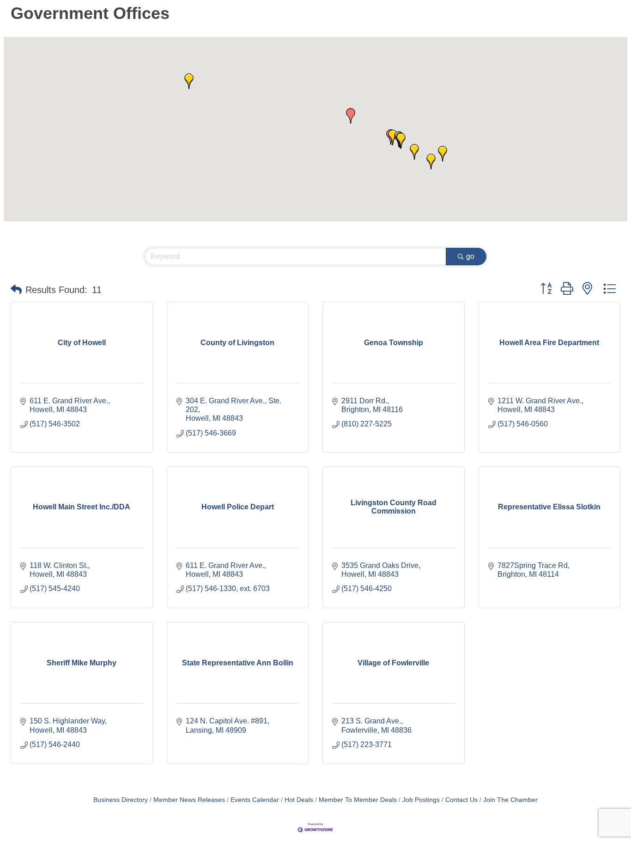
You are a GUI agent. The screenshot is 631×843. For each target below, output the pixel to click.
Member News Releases (189, 799)
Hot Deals (299, 799)
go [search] (470, 256)
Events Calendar (255, 799)
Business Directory (120, 799)
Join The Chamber (510, 799)
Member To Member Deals (358, 799)
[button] (350, 116)
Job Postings (421, 799)
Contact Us (461, 799)
